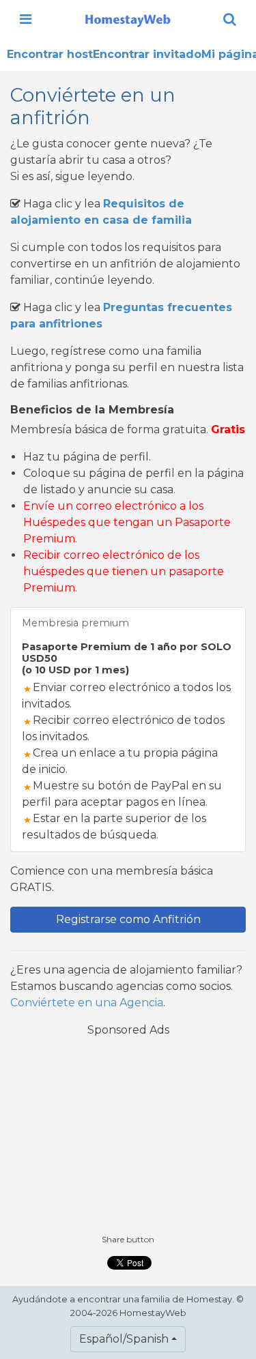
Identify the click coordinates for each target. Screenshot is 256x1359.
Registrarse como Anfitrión (128, 919)
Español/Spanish (124, 1338)
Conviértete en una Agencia (86, 1002)
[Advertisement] (128, 1134)
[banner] (127, 19)
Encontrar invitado (147, 54)
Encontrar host (50, 54)
